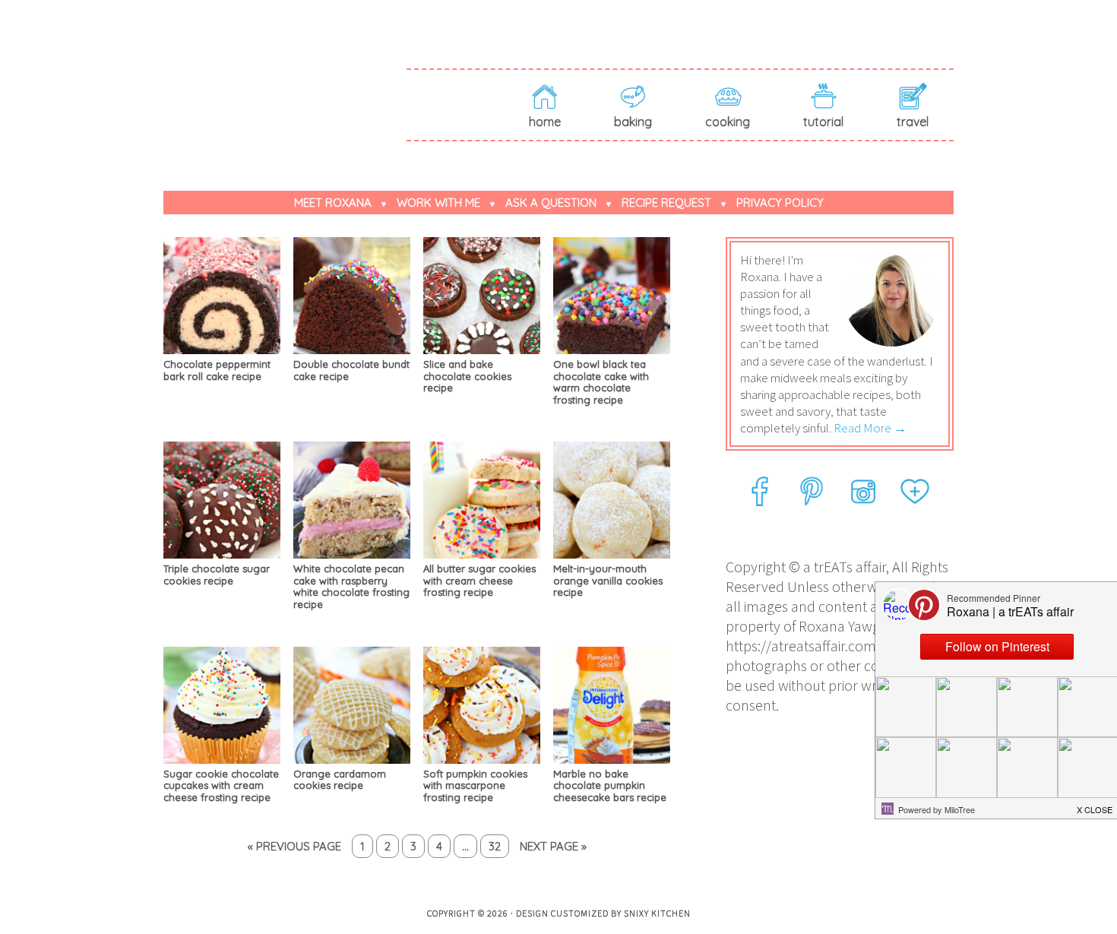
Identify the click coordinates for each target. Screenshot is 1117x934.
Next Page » (553, 846)
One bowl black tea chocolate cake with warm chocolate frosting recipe (601, 382)
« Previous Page (294, 846)
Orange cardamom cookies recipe (339, 780)
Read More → (870, 428)
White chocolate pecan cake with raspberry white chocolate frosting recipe (351, 586)
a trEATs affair (285, 77)
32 (495, 846)
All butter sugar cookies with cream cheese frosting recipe (479, 580)
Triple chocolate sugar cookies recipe (216, 574)
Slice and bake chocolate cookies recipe (467, 376)
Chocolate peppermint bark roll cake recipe (217, 370)
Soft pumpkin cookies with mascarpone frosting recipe (475, 785)
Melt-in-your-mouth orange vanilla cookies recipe (608, 580)
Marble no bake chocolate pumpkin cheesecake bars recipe (609, 785)
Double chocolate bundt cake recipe (351, 370)
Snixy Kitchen (657, 913)
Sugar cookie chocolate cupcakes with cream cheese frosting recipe (221, 785)
